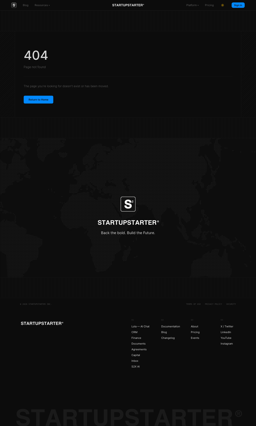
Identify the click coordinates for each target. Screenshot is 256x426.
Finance (136, 338)
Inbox (134, 360)
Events (195, 338)
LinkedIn (226, 332)
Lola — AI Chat (140, 326)
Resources (41, 5)
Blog (25, 5)
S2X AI (135, 366)
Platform (191, 5)
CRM (134, 332)
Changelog (168, 338)
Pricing (209, 5)
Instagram (227, 343)
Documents (138, 343)
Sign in (238, 5)
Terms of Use (193, 304)
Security (231, 304)
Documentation (170, 326)
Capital (135, 355)
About (194, 326)
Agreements (139, 349)
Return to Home (38, 99)
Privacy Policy (213, 304)
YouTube (226, 338)
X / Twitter (227, 326)
